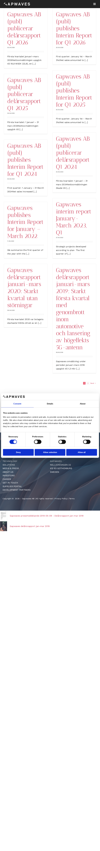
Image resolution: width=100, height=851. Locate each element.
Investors (9, 475)
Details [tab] (50, 404)
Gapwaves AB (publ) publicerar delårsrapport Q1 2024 (73, 152)
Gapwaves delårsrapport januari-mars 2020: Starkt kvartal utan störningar (24, 288)
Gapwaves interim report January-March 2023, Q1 (73, 218)
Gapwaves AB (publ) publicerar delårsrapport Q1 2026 (24, 28)
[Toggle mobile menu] (94, 4)
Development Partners (16, 490)
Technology (10, 461)
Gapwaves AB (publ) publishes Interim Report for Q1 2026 (74, 28)
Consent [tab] (17, 404)
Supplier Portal (12, 486)
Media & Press (11, 468)
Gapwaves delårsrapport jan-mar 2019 (30, 526)
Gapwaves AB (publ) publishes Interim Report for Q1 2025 (74, 90)
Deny (18, 452)
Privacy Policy (61, 499)
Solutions (9, 465)
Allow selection (50, 452)
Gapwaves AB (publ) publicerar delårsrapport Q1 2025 (24, 94)
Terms (71, 499)
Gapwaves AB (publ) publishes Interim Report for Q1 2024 (25, 159)
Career (7, 479)
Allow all (82, 452)
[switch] (37, 442)
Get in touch (10, 482)
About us (8, 472)
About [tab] (83, 404)
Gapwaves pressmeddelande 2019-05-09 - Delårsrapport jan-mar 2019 (46, 516)
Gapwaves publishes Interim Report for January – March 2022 (25, 221)
